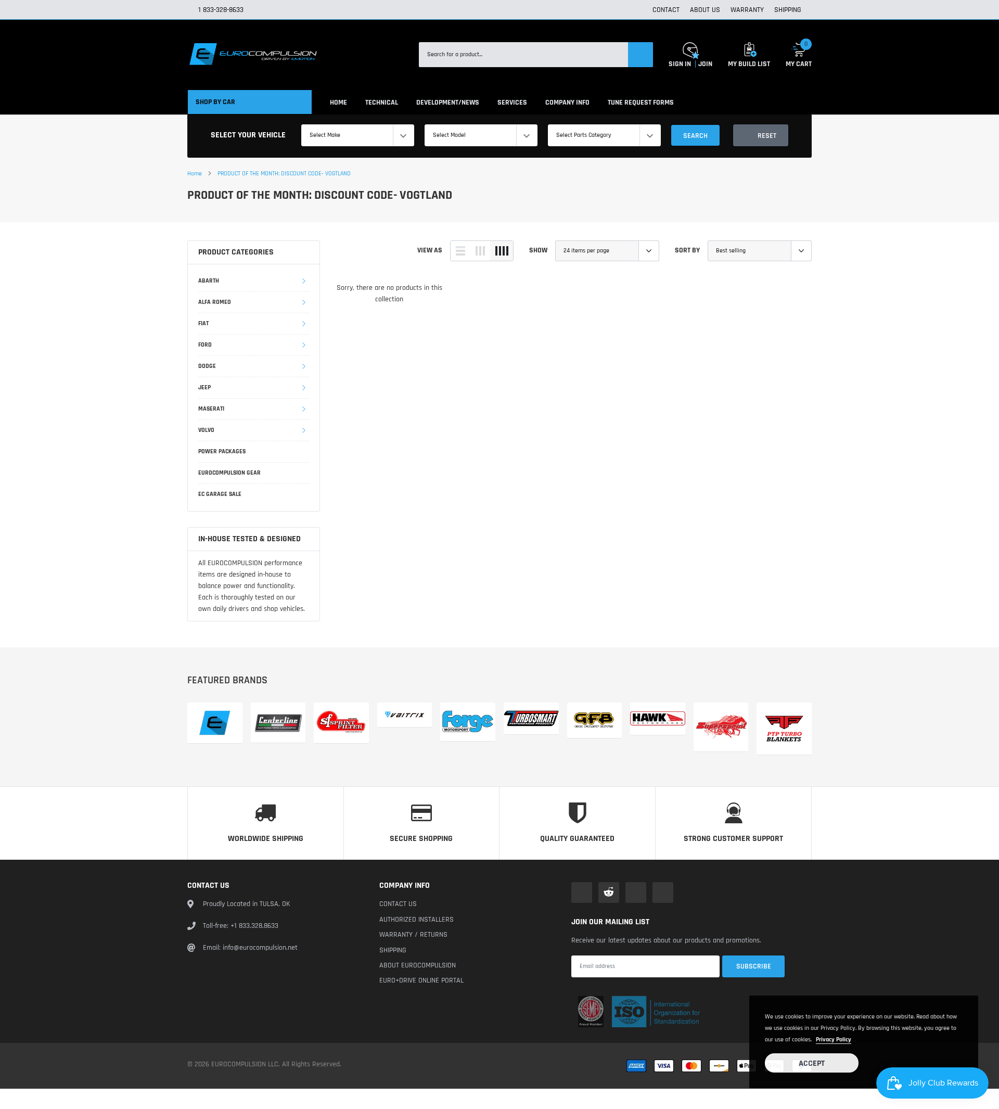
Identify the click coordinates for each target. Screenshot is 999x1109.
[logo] (252, 55)
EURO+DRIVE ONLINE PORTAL (421, 980)
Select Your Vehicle (248, 135)
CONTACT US (398, 904)
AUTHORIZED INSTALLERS (416, 919)
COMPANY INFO (567, 102)
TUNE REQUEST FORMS (641, 102)
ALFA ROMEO (214, 302)
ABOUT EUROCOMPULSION (417, 965)
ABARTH (208, 281)
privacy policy (833, 1039)
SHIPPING (787, 10)
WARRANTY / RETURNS (413, 934)
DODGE (207, 366)
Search (695, 136)
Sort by (687, 250)
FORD (205, 345)
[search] (640, 54)
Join (705, 64)
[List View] (460, 251)
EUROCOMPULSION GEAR (229, 473)
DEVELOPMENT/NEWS (447, 102)
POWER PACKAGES (222, 451)
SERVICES (512, 102)
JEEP (204, 387)
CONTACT (666, 10)
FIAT (203, 323)
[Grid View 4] (501, 251)
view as (429, 250)
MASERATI (211, 409)
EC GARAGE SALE (219, 494)
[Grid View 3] (480, 251)
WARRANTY (747, 10)
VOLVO (206, 430)
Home (194, 173)
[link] (581, 892)
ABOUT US (705, 10)
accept (812, 1063)
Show (538, 250)
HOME (338, 102)
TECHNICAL (381, 102)
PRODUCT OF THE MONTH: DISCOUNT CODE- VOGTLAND (284, 173)
